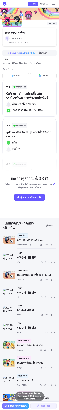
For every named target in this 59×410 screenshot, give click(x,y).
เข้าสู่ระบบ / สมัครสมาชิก (29, 197)
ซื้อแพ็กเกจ (43, 53)
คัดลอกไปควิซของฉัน (17, 405)
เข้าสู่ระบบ (44, 4)
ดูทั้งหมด (49, 225)
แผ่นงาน (45, 75)
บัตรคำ (17, 75)
